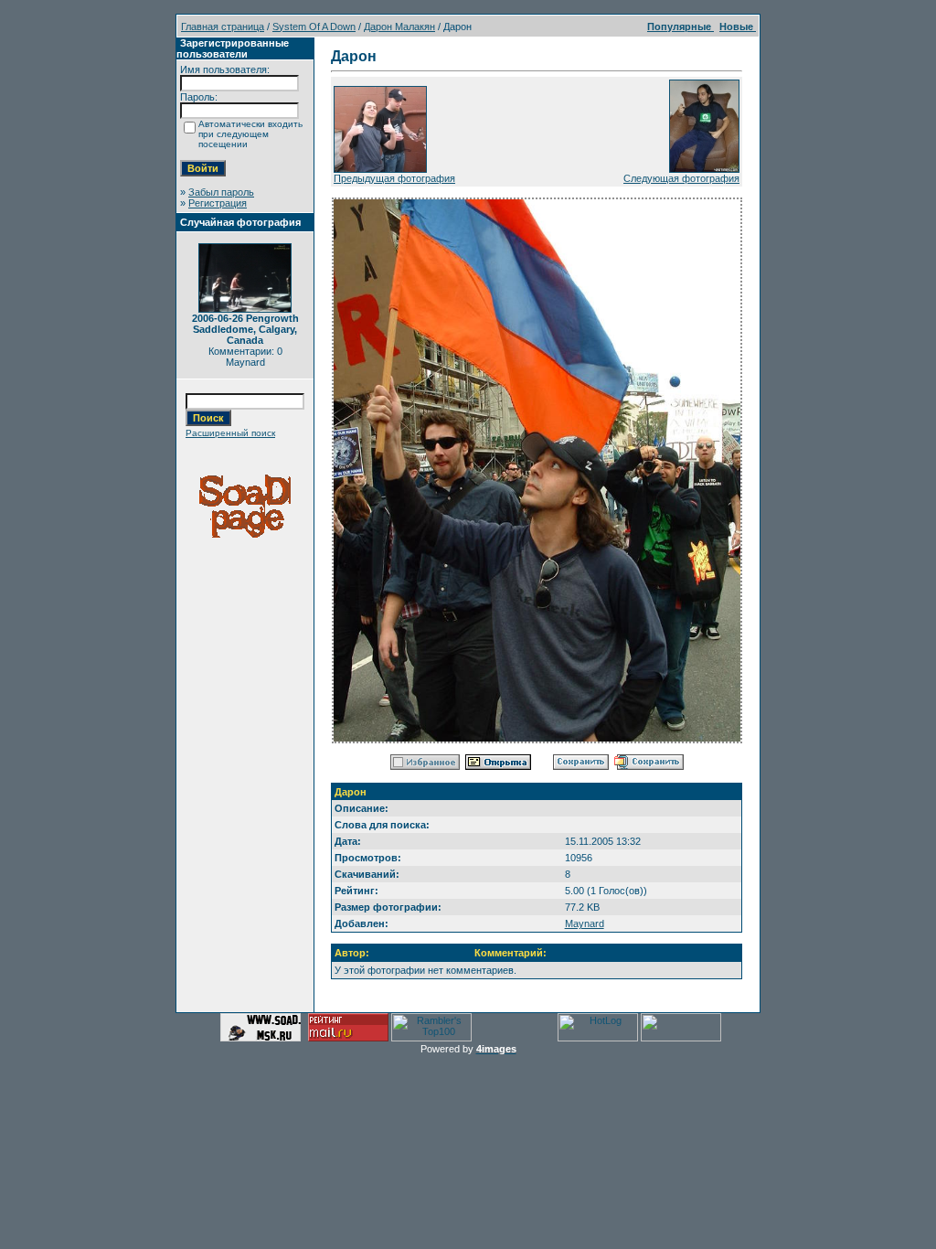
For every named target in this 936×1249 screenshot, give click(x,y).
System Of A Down (314, 26)
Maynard (584, 923)
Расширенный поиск (230, 433)
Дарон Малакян (399, 26)
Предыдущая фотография (394, 178)
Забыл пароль (221, 192)
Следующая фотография (681, 178)
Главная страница (222, 26)
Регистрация (217, 202)
